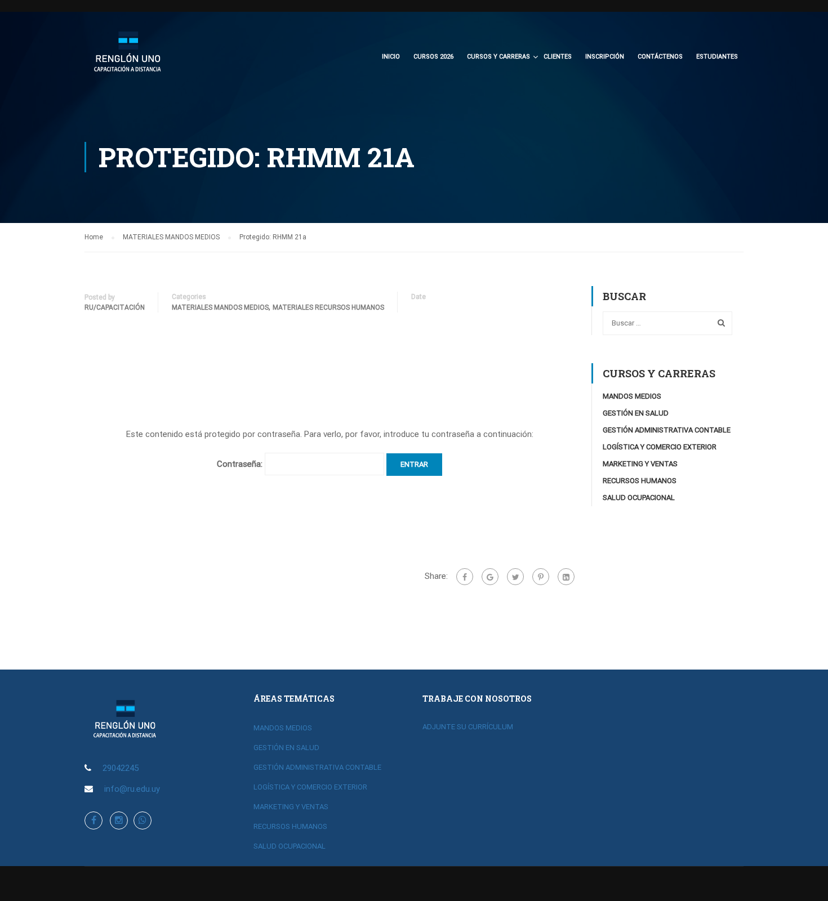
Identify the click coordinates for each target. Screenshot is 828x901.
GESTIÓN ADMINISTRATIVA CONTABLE (667, 430)
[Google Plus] (490, 576)
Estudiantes (717, 56)
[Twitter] (515, 576)
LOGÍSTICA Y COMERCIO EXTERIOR (659, 447)
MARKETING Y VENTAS (640, 464)
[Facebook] (464, 576)
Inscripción (604, 56)
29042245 (121, 768)
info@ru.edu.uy (132, 789)
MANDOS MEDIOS (632, 396)
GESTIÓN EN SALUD (636, 413)
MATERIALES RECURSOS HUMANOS (328, 307)
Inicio (391, 56)
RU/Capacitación (114, 307)
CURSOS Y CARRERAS (498, 56)
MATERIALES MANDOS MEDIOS (220, 307)
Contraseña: (241, 464)
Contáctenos (660, 56)
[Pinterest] (540, 576)
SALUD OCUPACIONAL (639, 497)
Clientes (558, 56)
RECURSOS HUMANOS (639, 480)
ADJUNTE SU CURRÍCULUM (467, 726)
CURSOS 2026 (433, 56)
